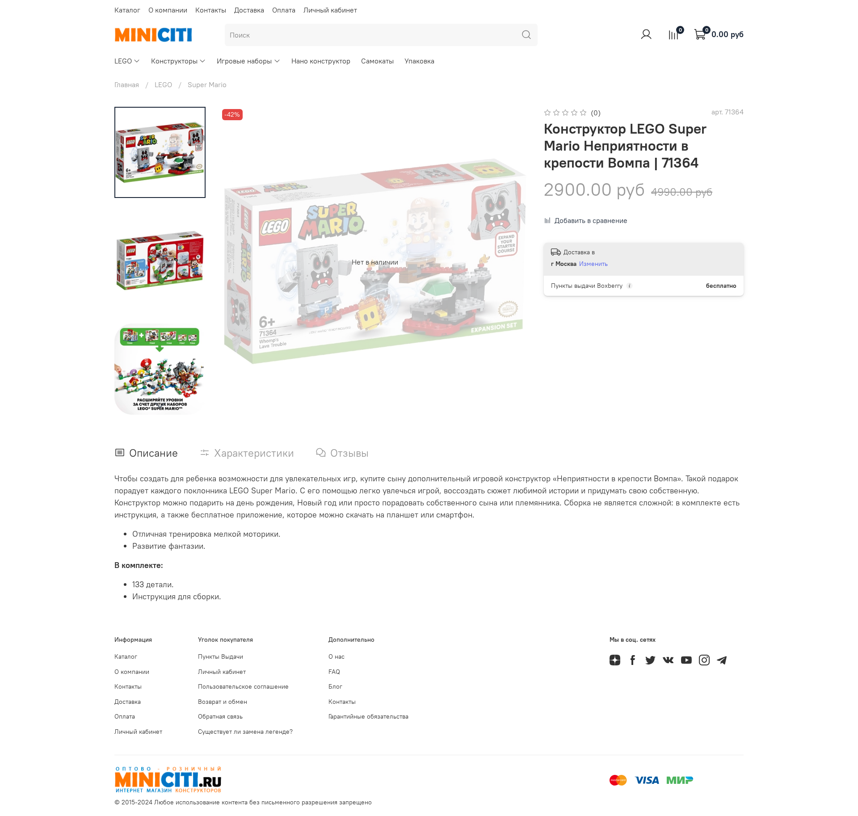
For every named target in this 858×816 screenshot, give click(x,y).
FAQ (334, 672)
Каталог (127, 9)
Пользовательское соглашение (243, 686)
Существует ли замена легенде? (245, 732)
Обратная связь (220, 716)
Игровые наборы (244, 60)
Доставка (249, 9)
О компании (167, 9)
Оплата (283, 9)
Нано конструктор (320, 60)
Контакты (210, 9)
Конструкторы (174, 60)
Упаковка (419, 60)
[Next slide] (160, 405)
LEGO (123, 60)
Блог (335, 686)
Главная (126, 84)
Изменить (593, 264)
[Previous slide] (237, 262)
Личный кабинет (330, 9)
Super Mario (207, 84)
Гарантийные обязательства (368, 716)
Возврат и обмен (222, 702)
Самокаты (377, 60)
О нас (336, 656)
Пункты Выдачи (220, 656)
